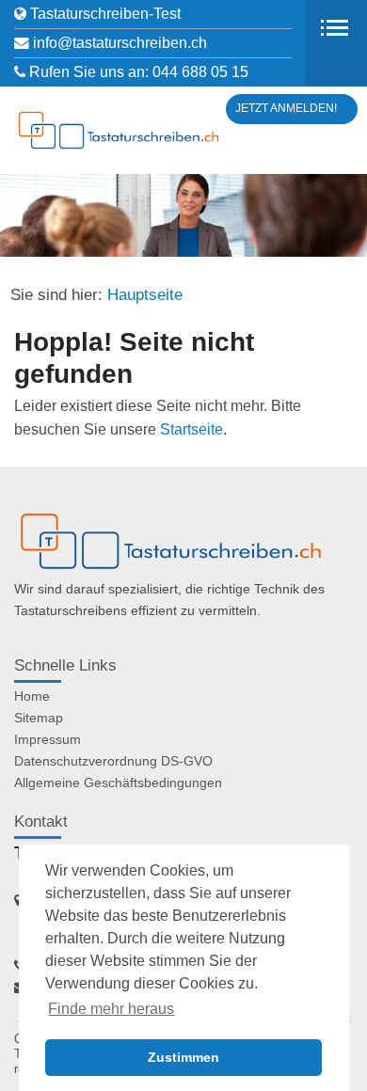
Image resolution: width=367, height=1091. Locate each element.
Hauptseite (145, 295)
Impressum (47, 739)
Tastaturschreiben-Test (105, 14)
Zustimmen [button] (183, 1057)
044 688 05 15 (200, 72)
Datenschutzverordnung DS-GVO (113, 760)
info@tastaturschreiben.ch (120, 43)
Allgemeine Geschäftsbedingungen (118, 782)
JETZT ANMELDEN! (286, 108)
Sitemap (38, 717)
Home (32, 696)
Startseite (191, 429)
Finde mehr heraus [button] (111, 1009)
